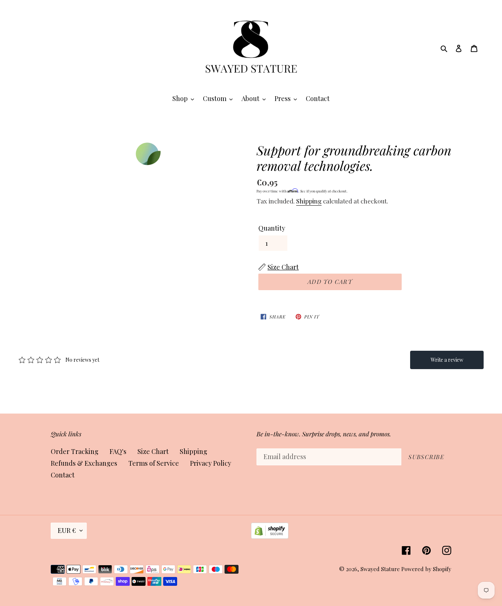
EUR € (67, 530)
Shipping (309, 201)
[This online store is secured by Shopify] (269, 536)
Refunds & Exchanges (84, 463)
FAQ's (118, 451)
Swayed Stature (380, 569)
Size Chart (153, 451)
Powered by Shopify (426, 569)
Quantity (271, 228)
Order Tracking (74, 451)
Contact (63, 474)
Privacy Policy (210, 463)
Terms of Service (153, 463)
